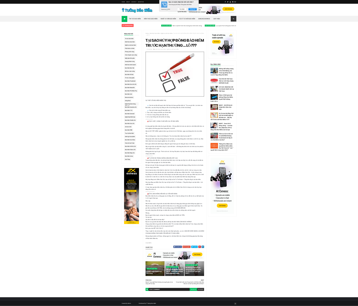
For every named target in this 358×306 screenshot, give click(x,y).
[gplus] (235, 2)
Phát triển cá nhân (129, 48)
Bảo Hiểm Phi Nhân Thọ (131, 91)
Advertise (141, 1)
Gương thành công (130, 61)
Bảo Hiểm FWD (128, 130)
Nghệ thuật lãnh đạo (130, 117)
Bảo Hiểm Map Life (130, 153)
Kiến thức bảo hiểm (234, 25)
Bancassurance (204, 18)
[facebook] (225, 2)
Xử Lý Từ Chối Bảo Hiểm (187, 18)
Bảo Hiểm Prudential (130, 81)
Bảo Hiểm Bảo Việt (129, 68)
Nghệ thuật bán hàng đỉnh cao (130, 104)
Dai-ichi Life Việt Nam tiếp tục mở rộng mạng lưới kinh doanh (226, 81)
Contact (133, 1)
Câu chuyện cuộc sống (131, 55)
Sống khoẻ (127, 100)
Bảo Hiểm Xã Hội (129, 74)
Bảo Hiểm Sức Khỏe (130, 139)
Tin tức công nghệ (129, 77)
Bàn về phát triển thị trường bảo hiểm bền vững (175, 26)
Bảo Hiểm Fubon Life (130, 149)
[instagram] (233, 2)
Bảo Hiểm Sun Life (129, 123)
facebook (193, 289)
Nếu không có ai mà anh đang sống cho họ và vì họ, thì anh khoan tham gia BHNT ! (193, 270)
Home (123, 1)
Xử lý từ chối (128, 126)
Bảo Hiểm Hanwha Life (130, 107)
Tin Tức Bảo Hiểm (135, 18)
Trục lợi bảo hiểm (129, 133)
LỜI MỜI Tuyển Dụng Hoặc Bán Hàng (154, 272)
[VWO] (168, 9)
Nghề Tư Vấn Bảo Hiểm (168, 18)
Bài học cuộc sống (130, 71)
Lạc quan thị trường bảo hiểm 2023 (215, 26)
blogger (200, 289)
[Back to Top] (235, 304)
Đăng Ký (192, 9)
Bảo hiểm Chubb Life (130, 120)
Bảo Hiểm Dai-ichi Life (130, 84)
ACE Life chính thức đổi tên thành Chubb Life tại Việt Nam (226, 89)
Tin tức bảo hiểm (154, 25)
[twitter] (228, 2)
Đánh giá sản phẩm (130, 136)
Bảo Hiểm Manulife (130, 87)
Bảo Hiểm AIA (128, 94)
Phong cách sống (129, 51)
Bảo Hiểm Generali (129, 113)
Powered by (163, 9)
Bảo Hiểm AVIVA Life (130, 146)
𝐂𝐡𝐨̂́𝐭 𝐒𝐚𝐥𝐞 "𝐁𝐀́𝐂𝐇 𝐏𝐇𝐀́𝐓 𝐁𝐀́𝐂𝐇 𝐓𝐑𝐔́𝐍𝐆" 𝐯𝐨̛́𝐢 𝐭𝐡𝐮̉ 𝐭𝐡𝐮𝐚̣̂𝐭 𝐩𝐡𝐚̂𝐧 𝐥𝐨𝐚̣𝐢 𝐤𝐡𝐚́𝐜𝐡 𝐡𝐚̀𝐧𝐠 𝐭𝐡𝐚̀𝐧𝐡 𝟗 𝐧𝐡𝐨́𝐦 (174, 271)
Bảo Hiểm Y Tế (128, 110)
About (128, 1)
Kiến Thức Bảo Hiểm (150, 18)
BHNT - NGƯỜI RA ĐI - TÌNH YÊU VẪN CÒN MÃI (226, 107)
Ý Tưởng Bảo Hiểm (151, 303)
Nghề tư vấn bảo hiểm (130, 45)
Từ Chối (182, 9)
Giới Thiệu (216, 18)
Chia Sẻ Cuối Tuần (129, 143)
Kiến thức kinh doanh (130, 64)
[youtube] (230, 2)
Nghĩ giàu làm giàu (130, 58)
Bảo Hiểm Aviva (129, 156)
